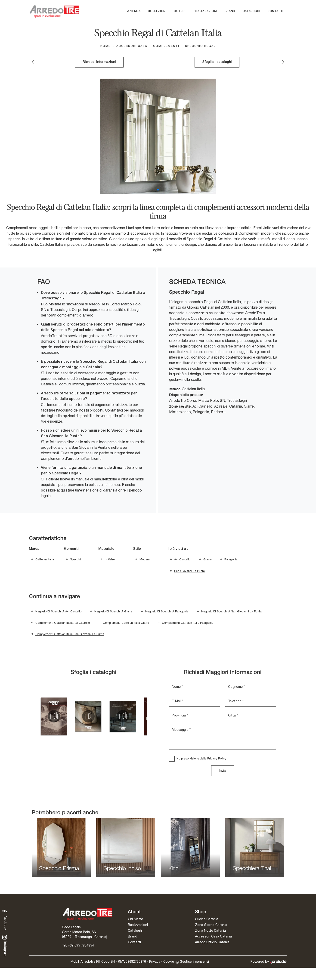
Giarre (207, 559)
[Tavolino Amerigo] (281, 62)
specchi (75, 559)
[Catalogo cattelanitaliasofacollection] (54, 716)
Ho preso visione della (201, 758)
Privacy (154, 961)
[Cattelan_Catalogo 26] (122, 716)
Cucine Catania (206, 919)
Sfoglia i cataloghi (217, 62)
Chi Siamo (135, 919)
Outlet (180, 11)
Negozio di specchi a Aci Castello (58, 611)
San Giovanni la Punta (189, 571)
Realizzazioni (205, 11)
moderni (144, 559)
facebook (5, 922)
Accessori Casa (131, 46)
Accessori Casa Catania (213, 936)
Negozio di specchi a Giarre (113, 611)
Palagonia (231, 559)
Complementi (166, 46)
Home (105, 46)
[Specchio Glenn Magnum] (34, 62)
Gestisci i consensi (194, 961)
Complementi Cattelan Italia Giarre (126, 622)
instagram (5, 948)
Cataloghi (251, 11)
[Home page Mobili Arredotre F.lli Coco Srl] (54, 11)
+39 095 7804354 (81, 945)
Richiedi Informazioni (99, 62)
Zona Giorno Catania (211, 925)
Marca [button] (34, 548)
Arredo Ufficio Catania (212, 942)
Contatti (275, 11)
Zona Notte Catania (210, 930)
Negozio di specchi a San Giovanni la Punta (231, 611)
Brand (230, 11)
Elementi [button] (71, 548)
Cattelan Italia (44, 559)
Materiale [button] (106, 548)
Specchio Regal (200, 46)
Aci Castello (182, 559)
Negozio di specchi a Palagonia (166, 611)
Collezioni (157, 11)
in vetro (110, 559)
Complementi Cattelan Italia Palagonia (187, 622)
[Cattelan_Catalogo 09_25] (88, 716)
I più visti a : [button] (178, 548)
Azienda (133, 11)
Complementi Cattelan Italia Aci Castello (62, 622)
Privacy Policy (216, 758)
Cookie (168, 961)
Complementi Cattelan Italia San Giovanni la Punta (69, 634)
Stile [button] (137, 548)
